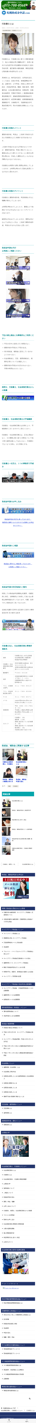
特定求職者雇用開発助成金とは (13, 1303)
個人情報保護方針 (9, 1233)
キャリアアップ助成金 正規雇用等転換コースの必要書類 (18, 989)
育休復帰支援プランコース (12, 1349)
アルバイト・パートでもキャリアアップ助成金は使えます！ (18, 953)
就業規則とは (8, 1124)
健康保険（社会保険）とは (12, 1067)
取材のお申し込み (9, 1219)
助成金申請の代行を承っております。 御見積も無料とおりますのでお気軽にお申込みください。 (18, 522)
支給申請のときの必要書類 (12, 1016)
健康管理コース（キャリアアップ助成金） (16, 963)
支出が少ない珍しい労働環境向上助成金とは (17, 1315)
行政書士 (15, 786)
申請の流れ (7, 1332)
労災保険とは (8, 1108)
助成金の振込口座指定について (13, 1027)
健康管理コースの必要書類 (12, 995)
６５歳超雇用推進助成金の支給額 (14, 1374)
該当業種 (6, 1319)
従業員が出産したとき (10, 1092)
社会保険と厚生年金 (10, 1071)
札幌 (9, 786)
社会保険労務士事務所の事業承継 (14, 1224)
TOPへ (27, 1421)
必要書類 (6, 1378)
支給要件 (6, 947)
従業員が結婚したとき (10, 1087)
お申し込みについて (10, 1206)
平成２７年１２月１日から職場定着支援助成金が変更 (18, 1054)
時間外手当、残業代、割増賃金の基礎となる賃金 (18, 972)
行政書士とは (8, 1175)
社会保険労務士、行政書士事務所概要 (15, 1179)
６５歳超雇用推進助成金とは (12, 1365)
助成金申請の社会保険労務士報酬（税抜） (22, 839)
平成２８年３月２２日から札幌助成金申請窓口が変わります (18, 1047)
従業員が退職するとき (10, 1083)
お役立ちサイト (8, 1242)
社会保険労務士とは (17, 801)
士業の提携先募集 (9, 1228)
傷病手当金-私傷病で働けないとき (14, 1096)
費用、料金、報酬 (9, 1201)
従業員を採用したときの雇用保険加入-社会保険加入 (19, 1077)
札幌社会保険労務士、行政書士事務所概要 (22, 849)
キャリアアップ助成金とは (12, 933)
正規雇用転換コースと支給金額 (13, 942)
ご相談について (8, 1192)
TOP (9, 1408)
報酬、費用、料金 (9, 1337)
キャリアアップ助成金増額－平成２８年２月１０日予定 (18, 1040)
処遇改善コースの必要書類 (12, 999)
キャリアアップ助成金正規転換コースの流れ (17, 958)
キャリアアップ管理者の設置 (12, 976)
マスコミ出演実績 (9, 1215)
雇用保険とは (8, 1113)
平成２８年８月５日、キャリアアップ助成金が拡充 (18, 1033)
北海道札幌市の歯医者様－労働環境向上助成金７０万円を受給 (18, 920)
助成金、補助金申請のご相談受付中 (21, 810)
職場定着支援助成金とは (11, 1390)
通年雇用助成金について (11, 1011)
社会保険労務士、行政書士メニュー (12, 30)
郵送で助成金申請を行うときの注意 (14, 967)
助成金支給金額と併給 (10, 1323)
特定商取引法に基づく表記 (19, 820)
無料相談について (9, 1188)
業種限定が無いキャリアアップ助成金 (15, 938)
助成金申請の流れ (9, 1197)
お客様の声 (7, 1184)
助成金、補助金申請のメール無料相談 (22, 829)
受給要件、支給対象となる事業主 (14, 1370)
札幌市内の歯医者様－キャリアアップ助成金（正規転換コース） (18, 914)
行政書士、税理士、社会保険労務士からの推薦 (10, 864)
